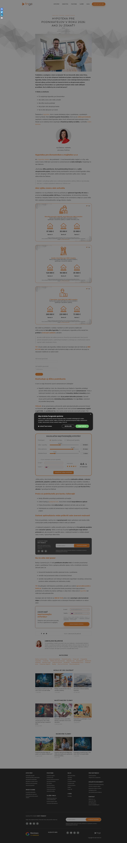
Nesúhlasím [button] (68, 426)
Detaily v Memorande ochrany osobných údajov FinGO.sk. (52, 422)
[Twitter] (1, 12)
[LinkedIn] (1, 15)
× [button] (90, 414)
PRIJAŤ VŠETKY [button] (82, 426)
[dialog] (63, 421)
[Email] (1, 17)
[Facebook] (1, 9)
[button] (45, 426)
